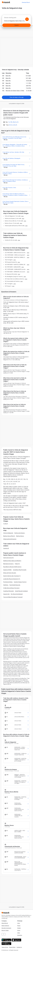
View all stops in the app (16, 97)
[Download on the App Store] (16, 940)
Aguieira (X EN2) (7, 569)
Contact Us (19, 947)
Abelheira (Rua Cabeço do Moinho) (12, 560)
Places (18, 925)
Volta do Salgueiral (8, 533)
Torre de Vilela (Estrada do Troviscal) (13, 597)
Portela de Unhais (7, 582)
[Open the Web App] (6, 943)
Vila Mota (5, 585)
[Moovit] (6, 2)
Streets (19, 928)
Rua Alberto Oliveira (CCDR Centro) (12, 566)
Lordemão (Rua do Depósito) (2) (11, 579)
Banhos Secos (20, 536)
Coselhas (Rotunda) (8, 591)
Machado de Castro (8, 563)
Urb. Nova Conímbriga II (17, 594)
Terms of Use (5, 947)
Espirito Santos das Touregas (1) (12, 575)
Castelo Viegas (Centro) (20, 582)
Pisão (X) (17, 563)
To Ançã (5, 523)
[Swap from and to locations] (27, 19)
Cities (18, 932)
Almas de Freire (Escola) (9, 572)
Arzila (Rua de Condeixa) (21, 591)
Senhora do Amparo (19, 533)
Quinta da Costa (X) (8, 557)
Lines (18, 923)
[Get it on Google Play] (6, 940)
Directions (19, 935)
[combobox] (16, 18)
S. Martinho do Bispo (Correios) (11, 588)
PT (3, 934)
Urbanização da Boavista (9, 539)
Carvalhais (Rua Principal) (19, 569)
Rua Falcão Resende (15, 585)
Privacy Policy (12, 947)
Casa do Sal (6, 594)
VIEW (22, 216)
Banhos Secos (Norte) (9, 536)
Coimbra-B (6, 548)
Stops (18, 930)
